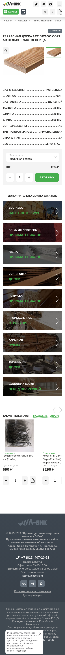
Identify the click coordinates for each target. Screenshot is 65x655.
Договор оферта (32, 595)
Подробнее (21, 651)
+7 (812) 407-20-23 (35, 557)
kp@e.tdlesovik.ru (32, 575)
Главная (7, 20)
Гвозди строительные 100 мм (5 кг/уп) (18, 457)
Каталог (22, 20)
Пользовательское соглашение (32, 591)
